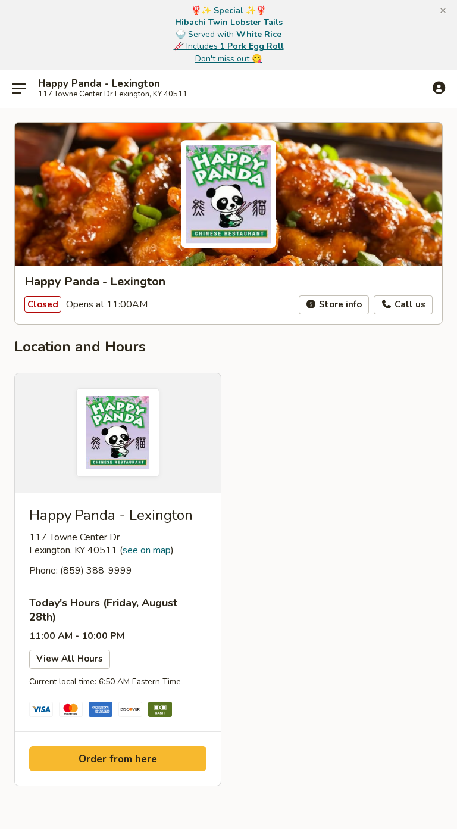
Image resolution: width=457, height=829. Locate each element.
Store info (339, 304)
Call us (408, 304)
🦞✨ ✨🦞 (228, 10)
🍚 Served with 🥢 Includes (229, 34)
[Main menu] (19, 89)
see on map (147, 550)
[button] (443, 10)
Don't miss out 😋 (228, 58)
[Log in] (438, 88)
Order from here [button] (118, 759)
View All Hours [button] (69, 659)
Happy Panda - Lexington (99, 84)
